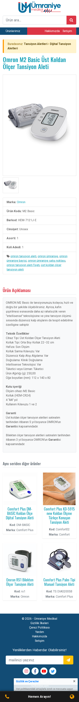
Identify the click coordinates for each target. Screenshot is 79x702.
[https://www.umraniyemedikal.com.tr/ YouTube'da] (44, 671)
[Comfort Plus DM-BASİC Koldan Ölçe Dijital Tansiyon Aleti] (19, 489)
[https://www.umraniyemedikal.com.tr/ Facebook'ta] (35, 672)
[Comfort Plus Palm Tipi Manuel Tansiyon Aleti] (59, 559)
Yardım (39, 632)
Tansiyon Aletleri (35, 44)
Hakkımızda (52, 31)
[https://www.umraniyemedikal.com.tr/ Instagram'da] (26, 671)
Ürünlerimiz (13, 31)
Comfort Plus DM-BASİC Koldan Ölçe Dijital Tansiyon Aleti (20, 513)
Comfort (64, 534)
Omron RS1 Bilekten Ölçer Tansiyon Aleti (19, 582)
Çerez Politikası (39, 627)
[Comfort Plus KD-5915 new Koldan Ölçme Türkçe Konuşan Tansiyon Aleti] (59, 489)
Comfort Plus (24, 530)
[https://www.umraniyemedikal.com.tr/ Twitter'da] (53, 672)
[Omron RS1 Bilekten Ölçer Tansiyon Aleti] (19, 559)
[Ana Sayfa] (39, 7)
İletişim (67, 31)
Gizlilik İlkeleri (39, 623)
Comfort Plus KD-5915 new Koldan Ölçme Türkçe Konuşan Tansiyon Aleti (59, 515)
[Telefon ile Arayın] (7, 697)
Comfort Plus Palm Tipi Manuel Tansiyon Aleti (59, 582)
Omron (21, 202)
